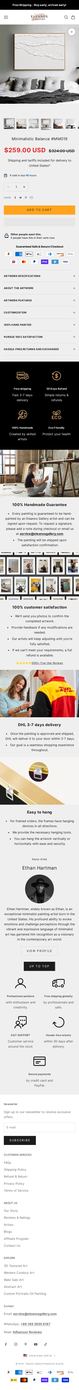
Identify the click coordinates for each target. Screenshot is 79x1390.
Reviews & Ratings (17, 1217)
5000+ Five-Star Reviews (47, 662)
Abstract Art (13, 1287)
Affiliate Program (16, 1239)
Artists (8, 1225)
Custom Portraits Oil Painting (25, 1294)
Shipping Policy (15, 1169)
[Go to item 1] (9, 123)
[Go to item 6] (70, 123)
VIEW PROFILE (39, 951)
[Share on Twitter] (20, 197)
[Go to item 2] (21, 123)
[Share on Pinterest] (25, 197)
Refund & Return (15, 1176)
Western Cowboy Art (19, 1273)
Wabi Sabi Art (14, 1280)
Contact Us (12, 1246)
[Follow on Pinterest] (26, 1344)
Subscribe (19, 1140)
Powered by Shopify (52, 1363)
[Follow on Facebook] (6, 1344)
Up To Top (39, 966)
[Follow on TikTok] (46, 1344)
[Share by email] (31, 197)
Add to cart (39, 210)
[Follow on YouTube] (36, 1344)
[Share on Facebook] (15, 197)
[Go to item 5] (58, 123)
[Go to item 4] (46, 124)
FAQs (7, 1163)
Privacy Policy (14, 1183)
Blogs (8, 1231)
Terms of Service (16, 1190)
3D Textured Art (15, 1266)
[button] (39, 222)
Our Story (11, 1211)
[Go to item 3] (33, 123)
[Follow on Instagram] (16, 1344)
